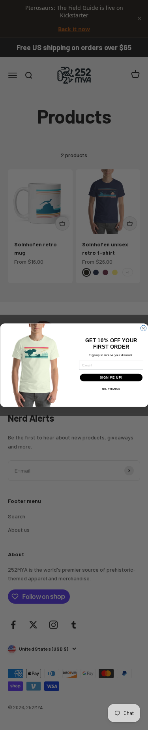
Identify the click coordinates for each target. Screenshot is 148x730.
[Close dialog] (143, 328)
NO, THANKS (111, 388)
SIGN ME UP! (110, 377)
